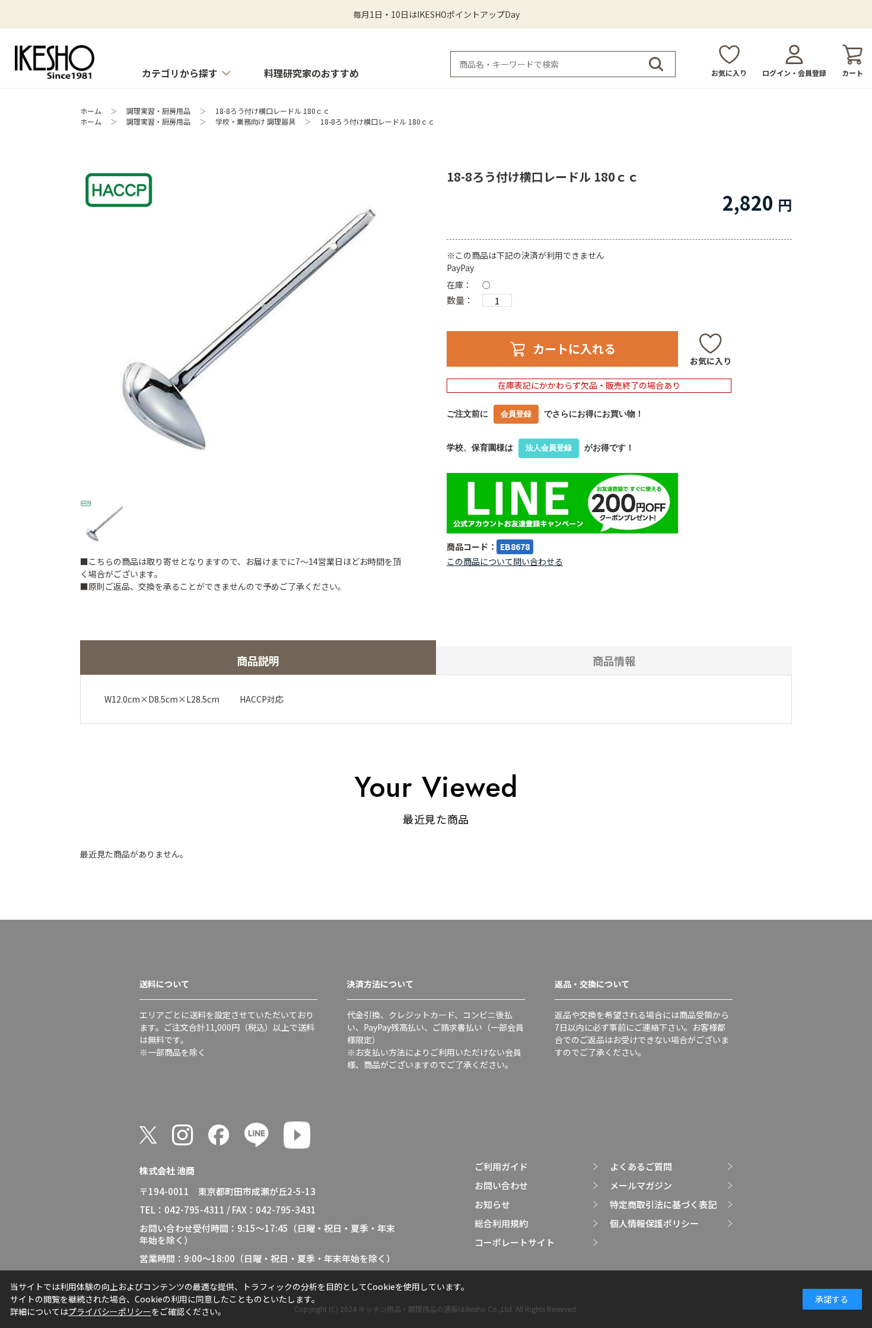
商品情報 (614, 660)
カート (852, 73)
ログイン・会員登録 (794, 73)
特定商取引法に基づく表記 (663, 1205)
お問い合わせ (501, 1186)
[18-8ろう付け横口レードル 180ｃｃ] (242, 331)
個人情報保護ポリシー (654, 1223)
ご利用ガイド (501, 1167)
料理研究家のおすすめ (311, 73)
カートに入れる (574, 348)
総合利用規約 (501, 1223)
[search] (656, 64)
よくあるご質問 (641, 1167)
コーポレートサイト (515, 1242)
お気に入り (729, 73)
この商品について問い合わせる (505, 561)
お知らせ (492, 1205)
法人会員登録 (549, 447)
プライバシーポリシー (109, 1311)
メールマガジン (641, 1186)
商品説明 (258, 660)
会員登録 (516, 413)
